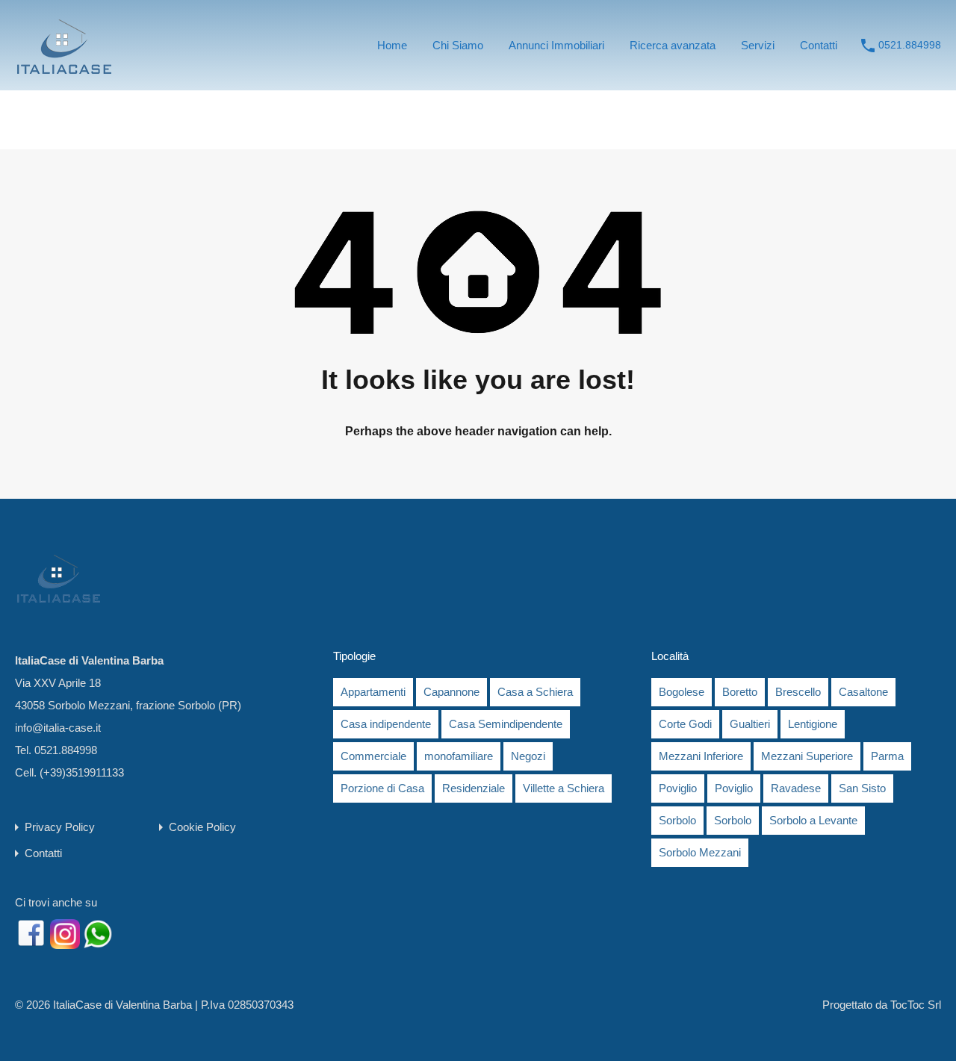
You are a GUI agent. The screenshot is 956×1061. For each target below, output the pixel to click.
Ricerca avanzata (673, 45)
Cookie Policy (202, 827)
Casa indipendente (386, 724)
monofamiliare (458, 756)
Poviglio (678, 788)
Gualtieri (750, 724)
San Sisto (862, 788)
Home (392, 45)
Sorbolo (677, 820)
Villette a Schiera (563, 788)
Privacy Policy (60, 827)
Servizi (758, 45)
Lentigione (812, 724)
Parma (887, 756)
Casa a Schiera (535, 691)
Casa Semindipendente (505, 724)
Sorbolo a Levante (813, 820)
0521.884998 (909, 45)
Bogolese (681, 691)
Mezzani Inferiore (701, 756)
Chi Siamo (457, 45)
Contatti (818, 45)
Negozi (528, 756)
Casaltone (863, 691)
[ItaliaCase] (63, 68)
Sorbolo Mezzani (700, 852)
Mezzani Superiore (807, 756)
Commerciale (373, 756)
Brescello (798, 691)
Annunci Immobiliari (556, 45)
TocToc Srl (915, 1004)
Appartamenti (373, 691)
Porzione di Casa (382, 788)
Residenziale (473, 788)
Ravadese (796, 788)
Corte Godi (685, 724)
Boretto (739, 691)
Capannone (451, 691)
